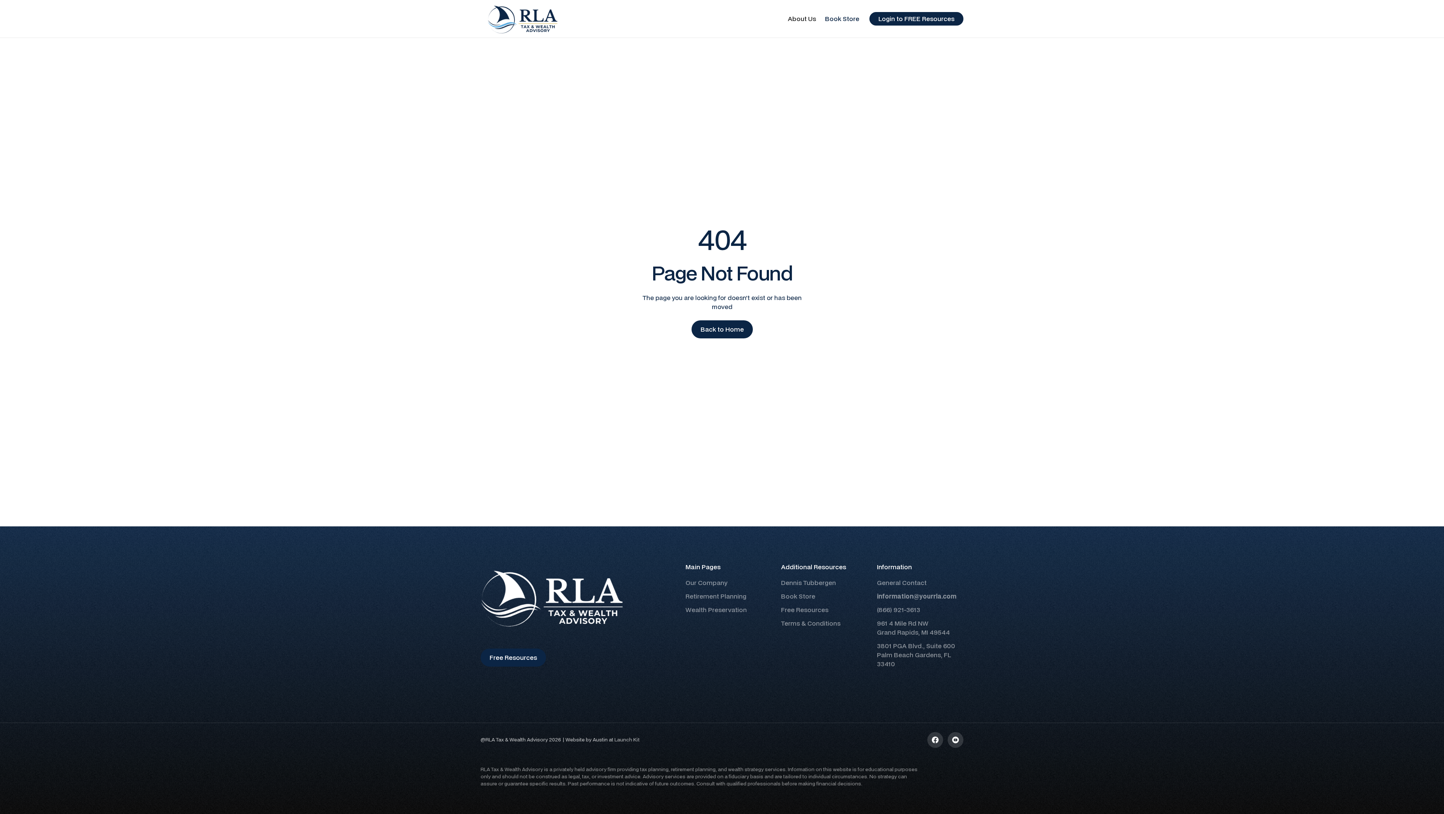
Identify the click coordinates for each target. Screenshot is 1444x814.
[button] (802, 18)
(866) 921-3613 (898, 609)
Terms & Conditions (810, 623)
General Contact (902, 582)
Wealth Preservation (716, 609)
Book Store (842, 18)
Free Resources (804, 609)
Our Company (707, 582)
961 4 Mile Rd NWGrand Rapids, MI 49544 (913, 628)
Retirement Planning (716, 596)
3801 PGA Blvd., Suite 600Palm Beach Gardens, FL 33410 (916, 654)
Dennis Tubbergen (808, 582)
